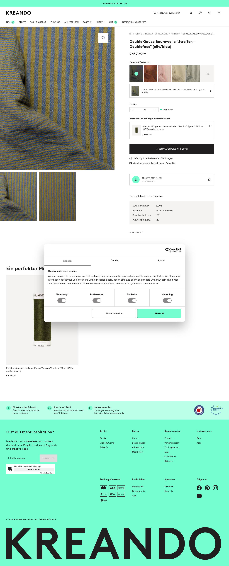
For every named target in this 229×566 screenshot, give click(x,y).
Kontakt (168, 438)
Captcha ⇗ (47, 473)
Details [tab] (114, 260)
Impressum (137, 486)
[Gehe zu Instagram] (215, 487)
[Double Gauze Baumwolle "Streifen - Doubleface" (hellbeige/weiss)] (179, 73)
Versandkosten (171, 443)
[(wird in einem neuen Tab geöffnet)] (199, 410)
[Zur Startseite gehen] (18, 13)
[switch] (97, 300)
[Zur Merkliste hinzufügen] (103, 38)
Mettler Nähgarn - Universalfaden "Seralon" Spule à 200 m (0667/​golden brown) (39, 369)
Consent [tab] (67, 260)
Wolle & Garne (38, 22)
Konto (135, 438)
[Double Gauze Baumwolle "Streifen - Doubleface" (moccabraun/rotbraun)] (150, 73)
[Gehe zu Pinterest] (207, 487)
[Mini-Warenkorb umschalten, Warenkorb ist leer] (219, 13)
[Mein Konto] (200, 13)
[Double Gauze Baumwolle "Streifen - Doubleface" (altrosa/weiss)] (164, 73)
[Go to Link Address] (114, 3)
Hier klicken (34, 469)
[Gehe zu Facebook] (199, 487)
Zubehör (55, 22)
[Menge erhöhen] (155, 109)
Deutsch (168, 486)
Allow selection (114, 313)
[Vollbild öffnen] (57, 98)
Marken (100, 22)
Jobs (199, 443)
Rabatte (168, 461)
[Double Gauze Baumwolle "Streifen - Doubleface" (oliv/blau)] (18, 196)
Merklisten (137, 452)
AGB (134, 495)
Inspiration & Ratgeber (134, 22)
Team (199, 438)
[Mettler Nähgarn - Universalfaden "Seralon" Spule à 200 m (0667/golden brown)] (42, 320)
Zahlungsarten (171, 447)
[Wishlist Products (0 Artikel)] (209, 13)
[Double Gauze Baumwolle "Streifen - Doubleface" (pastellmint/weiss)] (193, 73)
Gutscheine (170, 456)
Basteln (87, 22)
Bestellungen (138, 443)
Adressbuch (138, 447)
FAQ (166, 452)
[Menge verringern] (132, 109)
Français (168, 491)
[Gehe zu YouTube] (199, 495)
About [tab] (161, 260)
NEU (8, 22)
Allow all (159, 313)
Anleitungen (71, 22)
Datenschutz (138, 491)
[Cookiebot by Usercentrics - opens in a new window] (167, 250)
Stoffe (22, 22)
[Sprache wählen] (191, 13)
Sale (111, 22)
